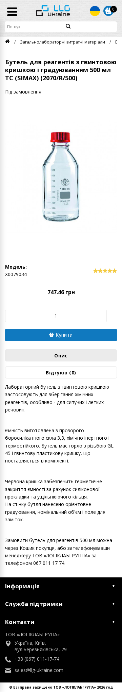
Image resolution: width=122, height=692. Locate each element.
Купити (63, 335)
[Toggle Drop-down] (95, 11)
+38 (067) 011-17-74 (37, 659)
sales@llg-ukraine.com (39, 670)
